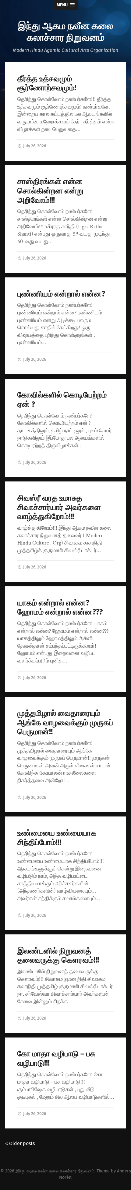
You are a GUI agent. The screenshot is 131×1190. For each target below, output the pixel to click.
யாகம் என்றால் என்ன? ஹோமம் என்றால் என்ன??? (60, 607)
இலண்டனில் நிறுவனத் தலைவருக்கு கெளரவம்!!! (58, 955)
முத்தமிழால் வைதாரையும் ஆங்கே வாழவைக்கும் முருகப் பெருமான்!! (65, 722)
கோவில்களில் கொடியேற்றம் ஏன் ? (62, 399)
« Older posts (20, 1143)
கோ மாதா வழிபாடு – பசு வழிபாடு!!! (56, 1058)
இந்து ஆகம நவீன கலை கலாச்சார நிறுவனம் (65, 30)
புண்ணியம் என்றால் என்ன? (61, 294)
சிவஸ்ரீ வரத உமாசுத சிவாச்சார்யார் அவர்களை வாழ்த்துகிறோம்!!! (59, 507)
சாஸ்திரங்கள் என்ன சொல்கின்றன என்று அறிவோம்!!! (50, 191)
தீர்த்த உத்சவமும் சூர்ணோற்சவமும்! (46, 83)
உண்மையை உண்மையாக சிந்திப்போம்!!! (57, 837)
